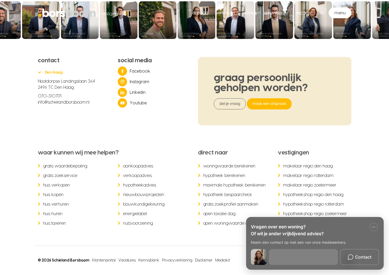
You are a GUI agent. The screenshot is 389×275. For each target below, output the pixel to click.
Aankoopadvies (138, 166)
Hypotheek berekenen (224, 176)
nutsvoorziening (138, 223)
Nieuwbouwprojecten (143, 195)
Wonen (249, 13)
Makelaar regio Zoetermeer (309, 185)
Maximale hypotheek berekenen (234, 185)
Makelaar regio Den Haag (308, 166)
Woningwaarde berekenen (229, 166)
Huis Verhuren (56, 204)
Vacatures (127, 260)
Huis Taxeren (54, 223)
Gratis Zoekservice (60, 176)
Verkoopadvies (137, 176)
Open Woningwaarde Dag (228, 223)
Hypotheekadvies (139, 185)
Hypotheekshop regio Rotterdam (313, 204)
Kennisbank (148, 260)
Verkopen (225, 13)
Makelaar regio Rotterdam (308, 176)
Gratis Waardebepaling (65, 166)
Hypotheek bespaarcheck (227, 195)
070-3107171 (50, 96)
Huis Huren (53, 214)
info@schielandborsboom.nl (64, 102)
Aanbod (200, 13)
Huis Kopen (53, 195)
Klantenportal (104, 260)
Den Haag (54, 72)
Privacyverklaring (177, 260)
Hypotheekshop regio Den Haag (313, 195)
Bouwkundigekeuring (144, 204)
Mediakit (222, 260)
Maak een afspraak (269, 104)
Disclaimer (203, 260)
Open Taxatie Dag (219, 214)
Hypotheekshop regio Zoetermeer (315, 214)
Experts (303, 13)
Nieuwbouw (276, 13)
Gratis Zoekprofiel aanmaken (231, 204)
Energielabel (135, 214)
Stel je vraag (230, 104)
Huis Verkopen (56, 185)
